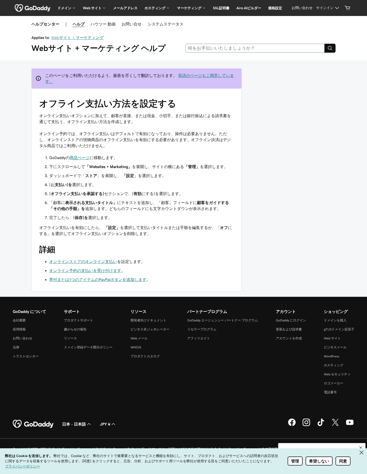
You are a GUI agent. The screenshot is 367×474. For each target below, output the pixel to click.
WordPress (331, 356)
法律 (16, 347)
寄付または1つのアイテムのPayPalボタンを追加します (97, 279)
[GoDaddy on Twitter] (335, 425)
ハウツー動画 (103, 24)
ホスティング (333, 365)
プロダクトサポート (78, 320)
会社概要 (19, 320)
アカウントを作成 (289, 338)
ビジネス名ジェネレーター (150, 329)
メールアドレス (125, 8)
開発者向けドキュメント (148, 320)
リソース (70, 338)
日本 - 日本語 (74, 424)
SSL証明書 (221, 8)
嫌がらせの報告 (75, 329)
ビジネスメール (335, 347)
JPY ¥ (105, 424)
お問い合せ (132, 24)
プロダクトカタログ (145, 356)
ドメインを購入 (335, 320)
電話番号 (330, 392)
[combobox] (255, 48)
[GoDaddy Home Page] (33, 424)
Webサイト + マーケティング (77, 37)
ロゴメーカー (333, 383)
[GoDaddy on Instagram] (306, 425)
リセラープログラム (201, 329)
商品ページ (80, 158)
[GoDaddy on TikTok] (320, 425)
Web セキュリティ (337, 374)
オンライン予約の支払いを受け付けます (85, 270)
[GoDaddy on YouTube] (349, 425)
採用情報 (19, 329)
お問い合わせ (22, 338)
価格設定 (275, 8)
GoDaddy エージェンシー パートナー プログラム (222, 320)
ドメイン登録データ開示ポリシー (88, 347)
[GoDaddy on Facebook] (291, 425)
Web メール (139, 338)
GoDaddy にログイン (291, 320)
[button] (360, 447)
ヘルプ (79, 24)
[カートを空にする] (347, 7)
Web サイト (332, 338)
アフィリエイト (198, 338)
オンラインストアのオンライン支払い (83, 261)
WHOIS (136, 347)
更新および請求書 (289, 329)
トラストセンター (26, 356)
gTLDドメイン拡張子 (339, 329)
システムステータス (166, 24)
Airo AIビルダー (248, 8)
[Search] (330, 48)
